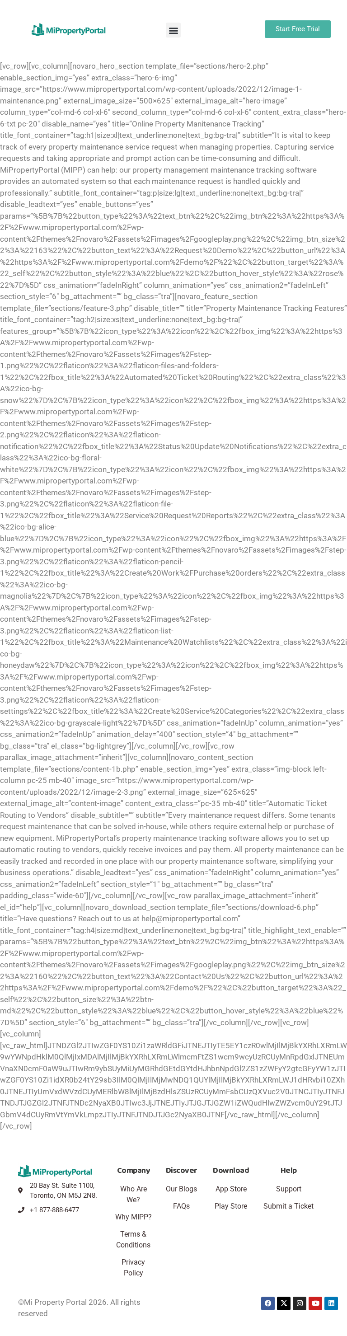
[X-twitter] (284, 1303)
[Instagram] (299, 1303)
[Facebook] (268, 1303)
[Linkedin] (331, 1303)
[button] (173, 30)
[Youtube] (315, 1303)
